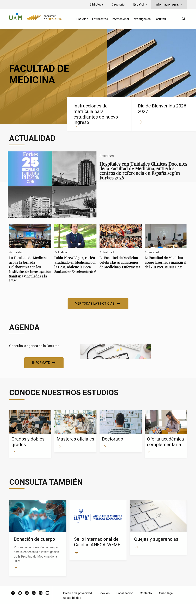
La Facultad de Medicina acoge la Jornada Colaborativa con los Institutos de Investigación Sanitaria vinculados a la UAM (30, 256)
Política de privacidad (77, 593)
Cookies (104, 593)
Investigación (142, 19)
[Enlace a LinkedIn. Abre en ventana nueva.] (26, 593)
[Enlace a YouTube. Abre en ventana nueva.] (47, 593)
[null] (183, 19)
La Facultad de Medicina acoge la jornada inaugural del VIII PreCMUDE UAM (166, 249)
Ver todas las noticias (94, 303)
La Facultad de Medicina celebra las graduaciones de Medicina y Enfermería (121, 249)
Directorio (118, 4)
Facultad (160, 19)
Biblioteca (96, 4)
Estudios (82, 19)
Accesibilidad (72, 598)
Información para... (167, 4)
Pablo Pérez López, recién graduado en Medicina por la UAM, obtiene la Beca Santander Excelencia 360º (75, 252)
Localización (124, 593)
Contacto (146, 593)
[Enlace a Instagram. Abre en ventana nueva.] (13, 593)
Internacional (120, 19)
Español (139, 4)
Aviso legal (165, 593)
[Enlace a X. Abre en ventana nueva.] (33, 593)
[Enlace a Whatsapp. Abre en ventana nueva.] (40, 593)
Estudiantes (100, 19)
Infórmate (41, 362)
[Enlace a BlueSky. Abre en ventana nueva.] (20, 593)
